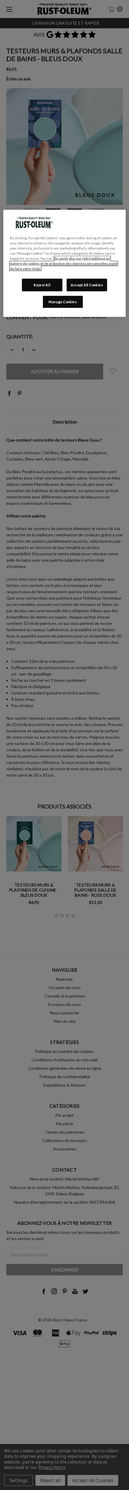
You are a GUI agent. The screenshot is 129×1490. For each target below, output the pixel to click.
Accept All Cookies (87, 285)
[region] (64, 263)
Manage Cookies (63, 302)
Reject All (42, 285)
